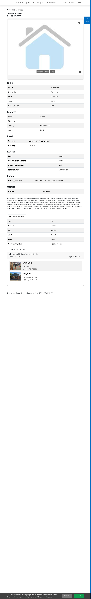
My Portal (52, 3)
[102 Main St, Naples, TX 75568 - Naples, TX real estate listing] (15, 265)
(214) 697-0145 (20, 3)
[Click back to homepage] (4, 2)
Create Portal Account (73, 3)
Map (52, 72)
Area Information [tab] (17, 217)
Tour (46, 72)
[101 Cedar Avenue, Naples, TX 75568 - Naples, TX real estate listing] (15, 276)
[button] (87, 20)
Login (61, 3)
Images (40, 72)
